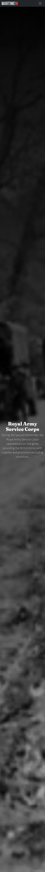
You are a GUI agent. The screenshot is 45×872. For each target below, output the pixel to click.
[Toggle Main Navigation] (40, 3)
